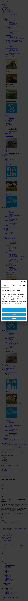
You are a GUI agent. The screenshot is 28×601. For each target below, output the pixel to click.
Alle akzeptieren (14, 310)
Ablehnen (14, 318)
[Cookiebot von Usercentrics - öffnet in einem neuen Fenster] (20, 282)
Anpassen (13, 314)
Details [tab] (14, 285)
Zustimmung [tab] (5, 285)
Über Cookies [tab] (22, 285)
